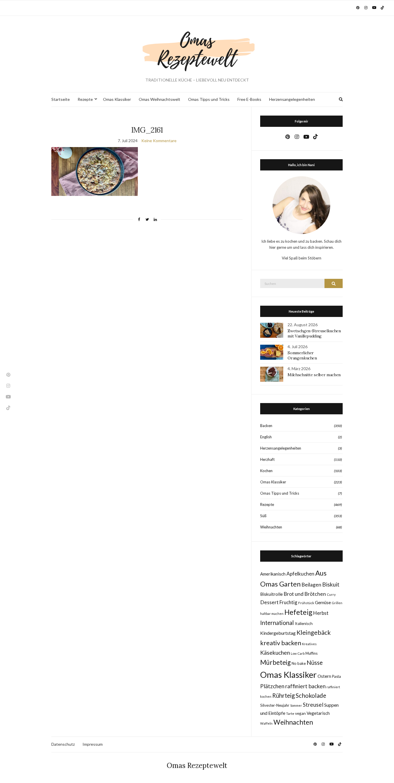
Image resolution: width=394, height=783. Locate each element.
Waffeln (266, 723)
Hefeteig (298, 612)
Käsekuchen (275, 652)
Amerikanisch (273, 573)
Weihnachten (271, 527)
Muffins (311, 653)
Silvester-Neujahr (274, 705)
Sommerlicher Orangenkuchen (302, 355)
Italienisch (304, 623)
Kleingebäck (314, 632)
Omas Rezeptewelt (197, 765)
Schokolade (311, 695)
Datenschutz (63, 744)
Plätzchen (272, 686)
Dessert (269, 602)
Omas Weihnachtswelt (159, 99)
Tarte (290, 713)
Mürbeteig (275, 662)
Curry (331, 594)
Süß (263, 515)
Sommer (296, 705)
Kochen (266, 470)
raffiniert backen (305, 686)
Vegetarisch (318, 713)
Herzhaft (267, 459)
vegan (300, 713)
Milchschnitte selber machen (314, 374)
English (266, 437)
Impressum (92, 744)
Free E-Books (249, 99)
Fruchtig (288, 602)
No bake (299, 663)
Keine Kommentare (159, 140)
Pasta (336, 676)
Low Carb (298, 653)
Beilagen (311, 584)
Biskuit (330, 584)
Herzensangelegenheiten (292, 99)
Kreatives (309, 644)
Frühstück (306, 603)
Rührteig (283, 695)
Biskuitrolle (271, 594)
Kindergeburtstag (278, 633)
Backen (266, 425)
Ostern (324, 676)
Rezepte (85, 99)
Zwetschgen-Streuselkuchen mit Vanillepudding (314, 333)
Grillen (337, 603)
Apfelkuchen (300, 574)
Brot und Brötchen (305, 594)
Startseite (60, 99)
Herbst (321, 613)
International (277, 622)
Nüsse (315, 662)
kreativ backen (280, 643)
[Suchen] (333, 283)
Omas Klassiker (117, 99)
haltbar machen (272, 613)
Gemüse (323, 602)
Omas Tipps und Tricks (209, 99)
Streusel (313, 704)
